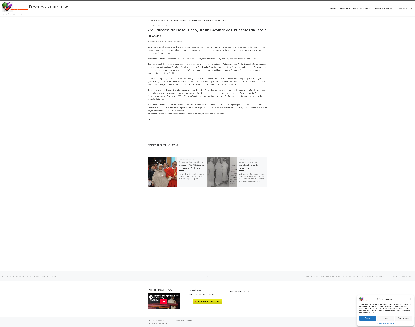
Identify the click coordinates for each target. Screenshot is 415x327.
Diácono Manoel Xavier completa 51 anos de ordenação (249, 165)
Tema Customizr (173, 323)
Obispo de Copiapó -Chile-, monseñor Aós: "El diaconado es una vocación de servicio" (192, 165)
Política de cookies (381, 323)
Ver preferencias (403, 318)
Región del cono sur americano (162, 20)
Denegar (385, 318)
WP (157, 323)
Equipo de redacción (157, 41)
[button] (411, 299)
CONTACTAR (390, 323)
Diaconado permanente (161, 320)
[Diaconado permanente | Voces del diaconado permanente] (15, 6)
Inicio (149, 20)
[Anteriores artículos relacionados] (259, 151)
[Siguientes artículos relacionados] (265, 151)
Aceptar (367, 318)
